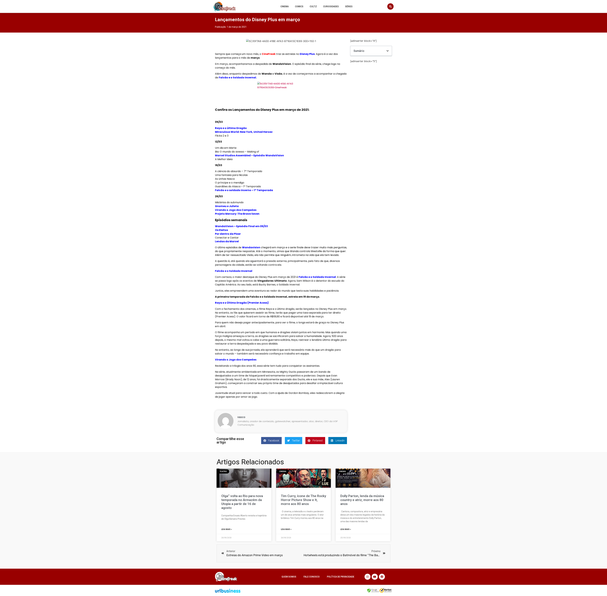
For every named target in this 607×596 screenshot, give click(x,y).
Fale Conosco (312, 576)
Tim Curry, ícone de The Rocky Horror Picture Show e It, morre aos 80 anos (303, 500)
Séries (349, 6)
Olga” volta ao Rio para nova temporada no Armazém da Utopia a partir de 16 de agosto (242, 502)
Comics (299, 6)
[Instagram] (368, 577)
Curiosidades (331, 6)
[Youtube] (375, 577)
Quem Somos (289, 576)
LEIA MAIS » (226, 529)
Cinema (284, 6)
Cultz (313, 6)
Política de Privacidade (340, 576)
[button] (390, 6)
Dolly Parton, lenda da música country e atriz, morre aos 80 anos (362, 500)
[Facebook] (382, 577)
